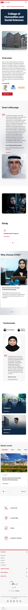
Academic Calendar (16, 538)
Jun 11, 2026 (14, 597)
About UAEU (3, 555)
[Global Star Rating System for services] (12, 2)
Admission (3, 562)
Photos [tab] (19, 449)
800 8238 (17, 590)
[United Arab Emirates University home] (5, 2)
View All (23, 491)
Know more (6, 94)
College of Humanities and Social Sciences (15, 6)
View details (5, 483)
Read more (6, 411)
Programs (3, 560)
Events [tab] (12, 449)
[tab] (9, 330)
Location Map (14, 518)
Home (3, 6)
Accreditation (3, 565)
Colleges (2, 557)
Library (12, 528)
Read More (8, 152)
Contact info (13, 508)
